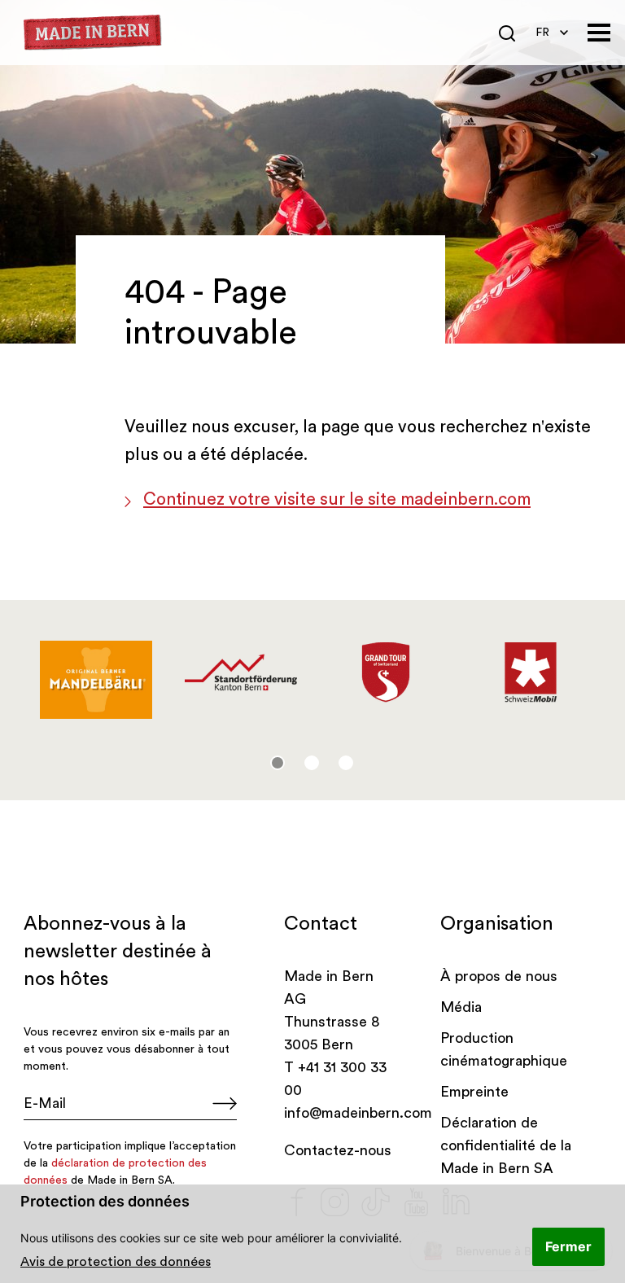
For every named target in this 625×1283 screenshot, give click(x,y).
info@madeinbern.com (358, 1113)
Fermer (568, 1246)
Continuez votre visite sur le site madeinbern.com (337, 499)
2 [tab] (311, 762)
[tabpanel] (96, 680)
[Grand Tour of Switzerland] (385, 672)
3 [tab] (346, 762)
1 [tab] (277, 762)
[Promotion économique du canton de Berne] (240, 672)
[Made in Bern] (93, 33)
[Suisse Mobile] (530, 672)
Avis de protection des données (115, 1261)
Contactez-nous (337, 1150)
